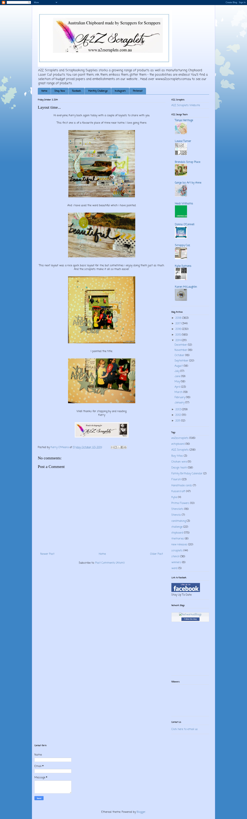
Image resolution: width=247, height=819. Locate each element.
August (179, 366)
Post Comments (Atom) (110, 563)
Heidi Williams (184, 204)
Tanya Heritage (184, 120)
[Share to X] (118, 447)
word (174, 568)
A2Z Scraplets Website (185, 105)
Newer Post (47, 554)
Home (44, 91)
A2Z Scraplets (180, 450)
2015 (178, 335)
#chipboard (178, 444)
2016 (178, 329)
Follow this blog (190, 619)
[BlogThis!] (115, 447)
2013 (178, 410)
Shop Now (59, 91)
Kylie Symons (183, 266)
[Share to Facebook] (122, 447)
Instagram (120, 91)
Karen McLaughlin (186, 287)
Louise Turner (183, 141)
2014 (178, 340)
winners (176, 562)
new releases (179, 545)
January (180, 403)
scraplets (177, 551)
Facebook (76, 91)
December (181, 345)
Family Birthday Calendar (186, 474)
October (180, 355)
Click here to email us (184, 729)
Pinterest (137, 91)
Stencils (176, 515)
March (179, 392)
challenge (176, 527)
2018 (178, 318)
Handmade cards (181, 486)
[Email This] (112, 447)
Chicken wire (179, 462)
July (177, 371)
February (180, 397)
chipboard (177, 533)
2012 (178, 415)
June (178, 376)
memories (177, 539)
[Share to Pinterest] (125, 447)
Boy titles (177, 456)
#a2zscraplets (180, 438)
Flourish (176, 480)
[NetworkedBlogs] (190, 615)
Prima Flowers (180, 503)
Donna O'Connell (184, 225)
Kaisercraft (178, 491)
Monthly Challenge (98, 91)
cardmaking (178, 521)
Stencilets (177, 509)
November (181, 350)
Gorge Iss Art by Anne (188, 183)
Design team (179, 468)
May (178, 382)
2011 (178, 421)
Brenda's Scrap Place (187, 162)
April (178, 387)
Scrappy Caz (182, 245)
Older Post (156, 554)
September (182, 361)
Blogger (141, 812)
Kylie (174, 497)
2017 (178, 324)
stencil (175, 557)
